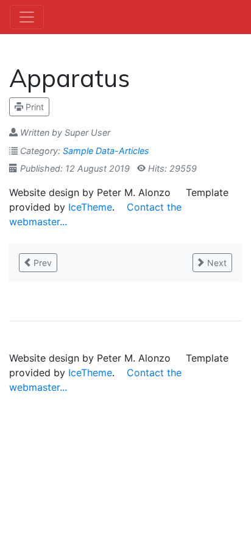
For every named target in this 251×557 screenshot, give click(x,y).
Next (216, 262)
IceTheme (90, 207)
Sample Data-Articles (106, 150)
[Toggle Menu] (27, 17)
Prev (41, 262)
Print (33, 107)
